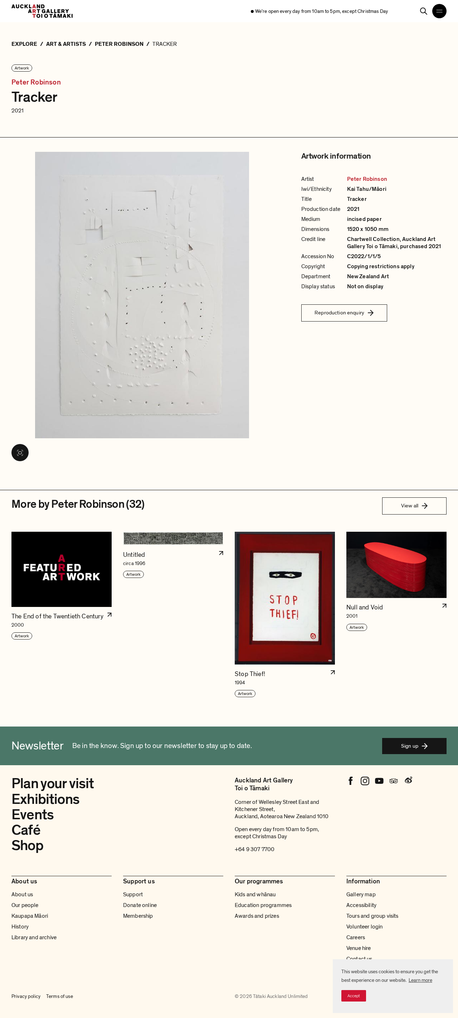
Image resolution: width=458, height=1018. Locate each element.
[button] (61, 615)
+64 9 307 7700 (254, 849)
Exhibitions (45, 799)
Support (133, 894)
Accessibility (361, 905)
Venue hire (358, 948)
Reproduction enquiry (339, 312)
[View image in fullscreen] (20, 452)
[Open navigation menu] (439, 11)
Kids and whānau (255, 894)
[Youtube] (379, 781)
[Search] (423, 11)
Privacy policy (25, 996)
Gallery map (361, 894)
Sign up (409, 745)
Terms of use (59, 996)
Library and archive (34, 937)
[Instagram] (365, 781)
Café (25, 830)
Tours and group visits (372, 916)
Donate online (140, 905)
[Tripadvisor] (393, 781)
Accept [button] (353, 996)
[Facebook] (350, 781)
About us (22, 894)
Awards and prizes (257, 916)
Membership (138, 916)
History (20, 927)
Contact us (359, 959)
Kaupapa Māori (29, 916)
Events (32, 814)
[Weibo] (408, 781)
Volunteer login (364, 927)
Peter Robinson (36, 82)
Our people (25, 905)
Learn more (420, 980)
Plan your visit (52, 783)
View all (409, 505)
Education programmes (263, 905)
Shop (27, 845)
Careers (355, 937)
